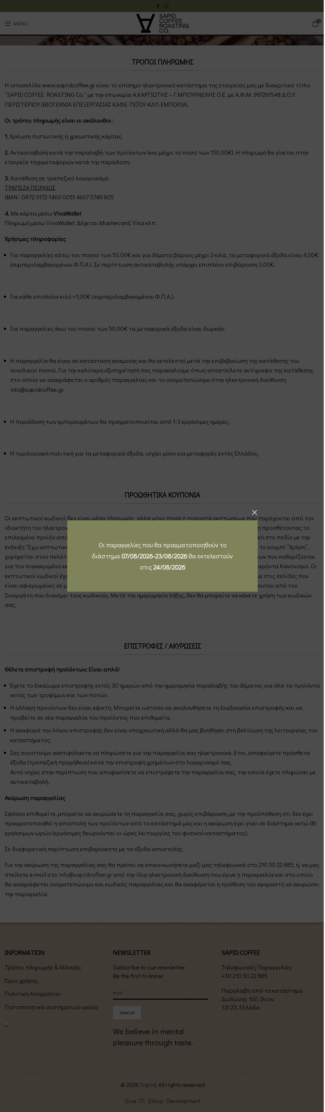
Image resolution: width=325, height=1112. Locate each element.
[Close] (254, 512)
